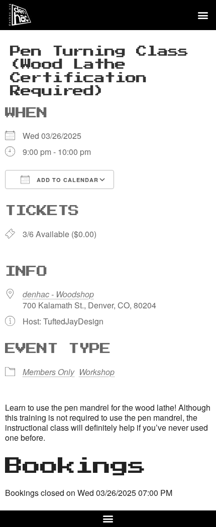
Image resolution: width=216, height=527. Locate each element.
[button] (202, 15)
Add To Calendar (66, 180)
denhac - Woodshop (58, 294)
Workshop (97, 372)
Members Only (48, 372)
